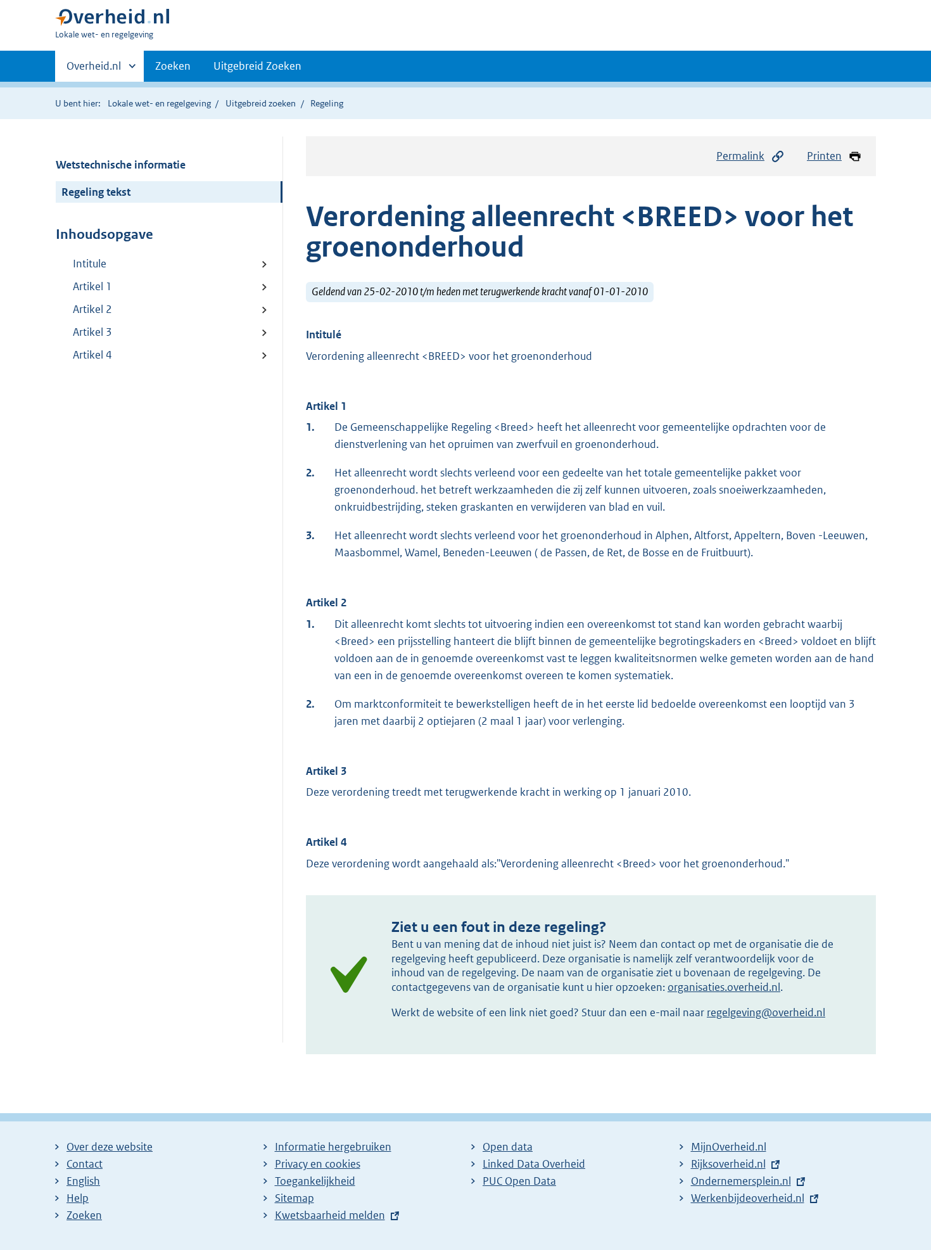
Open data (508, 1147)
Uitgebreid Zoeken (257, 66)
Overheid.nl (93, 70)
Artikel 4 (92, 355)
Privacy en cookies (317, 1164)
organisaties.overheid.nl (724, 987)
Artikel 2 (92, 309)
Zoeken (173, 66)
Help (77, 1198)
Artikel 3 (92, 332)
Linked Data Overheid (534, 1164)
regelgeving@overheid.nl (766, 1012)
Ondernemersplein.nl (741, 1181)
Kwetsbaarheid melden (330, 1215)
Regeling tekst (95, 192)
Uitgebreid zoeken (260, 103)
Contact (84, 1164)
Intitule (89, 264)
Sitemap (294, 1198)
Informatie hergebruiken (333, 1147)
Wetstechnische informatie (121, 165)
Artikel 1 (92, 286)
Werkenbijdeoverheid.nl (747, 1198)
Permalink (740, 156)
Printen (824, 156)
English (83, 1181)
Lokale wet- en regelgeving (159, 103)
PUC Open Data (519, 1181)
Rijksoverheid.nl (728, 1164)
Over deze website (109, 1147)
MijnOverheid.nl (728, 1147)
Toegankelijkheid (315, 1181)
